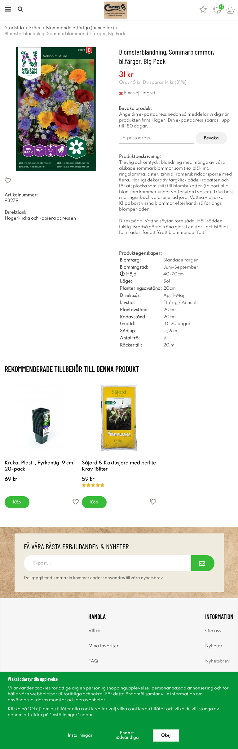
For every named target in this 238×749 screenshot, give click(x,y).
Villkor (95, 631)
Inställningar (80, 735)
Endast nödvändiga (126, 735)
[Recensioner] (203, 10)
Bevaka (211, 138)
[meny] (7, 10)
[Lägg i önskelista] (56, 180)
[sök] (21, 10)
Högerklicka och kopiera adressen (40, 218)
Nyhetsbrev (217, 661)
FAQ (93, 661)
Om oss (213, 631)
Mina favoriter (103, 646)
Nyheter (214, 646)
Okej (165, 735)
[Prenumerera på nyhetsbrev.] (202, 563)
